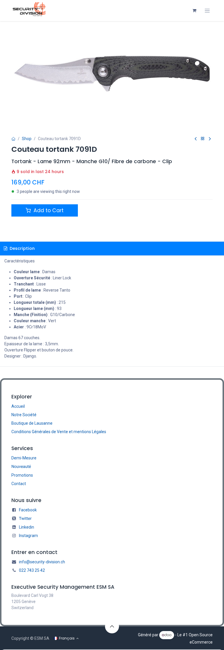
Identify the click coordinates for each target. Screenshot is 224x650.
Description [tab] (21, 248)
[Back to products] (202, 139)
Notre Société (23, 414)
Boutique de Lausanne (31, 423)
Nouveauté (21, 466)
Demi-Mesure (23, 458)
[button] (112, 626)
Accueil (18, 406)
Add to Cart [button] (48, 210)
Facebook (28, 510)
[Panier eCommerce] (194, 10)
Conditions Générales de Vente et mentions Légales (58, 431)
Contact (18, 483)
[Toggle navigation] (207, 10)
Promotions (22, 475)
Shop (27, 138)
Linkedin (26, 527)
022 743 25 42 (32, 570)
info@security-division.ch (42, 562)
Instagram (28, 535)
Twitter (25, 518)
